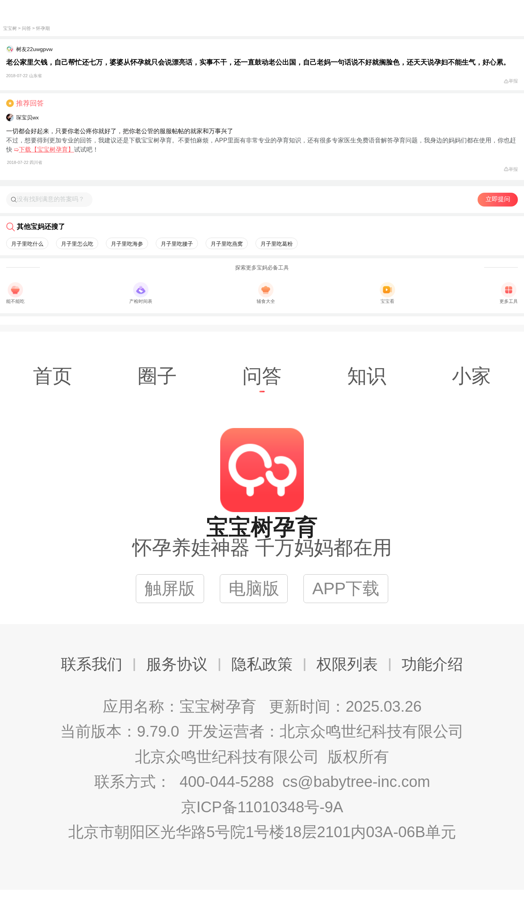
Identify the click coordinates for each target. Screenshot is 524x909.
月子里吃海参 (127, 244)
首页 (52, 376)
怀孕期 (43, 28)
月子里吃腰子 (177, 244)
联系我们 (91, 664)
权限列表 (347, 664)
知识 (366, 376)
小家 (471, 376)
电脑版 (254, 588)
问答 (26, 28)
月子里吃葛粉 (276, 244)
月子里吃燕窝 (227, 244)
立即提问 (498, 199)
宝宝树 (10, 28)
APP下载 (345, 588)
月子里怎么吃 (77, 244)
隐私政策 (262, 664)
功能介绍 (432, 664)
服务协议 (177, 664)
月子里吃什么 (27, 244)
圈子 (157, 376)
